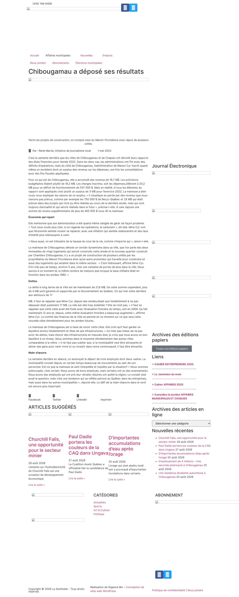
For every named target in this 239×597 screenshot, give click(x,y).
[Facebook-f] (125, 8)
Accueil (34, 55)
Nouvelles (86, 55)
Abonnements (60, 62)
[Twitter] (133, 8)
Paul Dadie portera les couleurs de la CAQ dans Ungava (88, 445)
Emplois (107, 55)
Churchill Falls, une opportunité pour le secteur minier (45, 447)
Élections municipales (89, 62)
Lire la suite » (36, 484)
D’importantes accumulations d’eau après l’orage (124, 446)
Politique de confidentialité (168, 590)
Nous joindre (38, 62)
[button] (40, 398)
